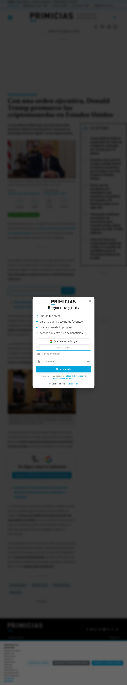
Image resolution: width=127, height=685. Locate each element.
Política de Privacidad (74, 376)
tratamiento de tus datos (63, 379)
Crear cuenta (63, 369)
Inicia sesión (72, 384)
